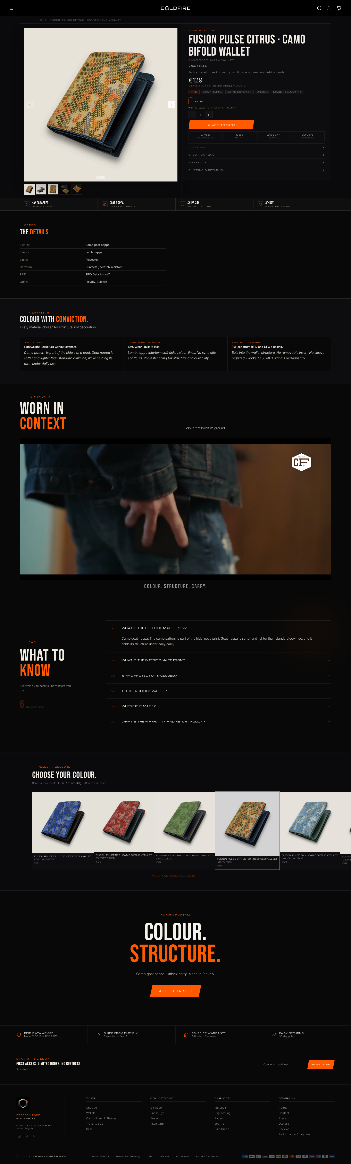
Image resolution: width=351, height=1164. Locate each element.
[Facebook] (27, 1136)
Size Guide (222, 1129)
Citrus (197, 101)
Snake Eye (157, 1113)
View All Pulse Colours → (175, 875)
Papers (219, 1118)
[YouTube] (34, 1136)
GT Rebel (156, 1107)
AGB (150, 1156)
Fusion (155, 1118)
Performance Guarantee (294, 1134)
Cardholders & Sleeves (101, 1118)
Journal (220, 1123)
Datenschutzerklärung (128, 1156)
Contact (284, 1113)
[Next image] (171, 104)
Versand (164, 1156)
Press (282, 1118)
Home (42, 20)
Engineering (223, 1113)
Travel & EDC (94, 1123)
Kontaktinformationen (207, 1156)
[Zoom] (172, 33)
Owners (284, 1123)
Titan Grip (157, 1123)
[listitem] (29, 189)
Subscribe (321, 1064)
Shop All (92, 1107)
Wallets (91, 1113)
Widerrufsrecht (100, 1156)
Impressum (182, 1156)
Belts (89, 1129)
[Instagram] (19, 1136)
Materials (221, 1107)
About (283, 1107)
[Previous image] (30, 104)
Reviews (284, 1129)
